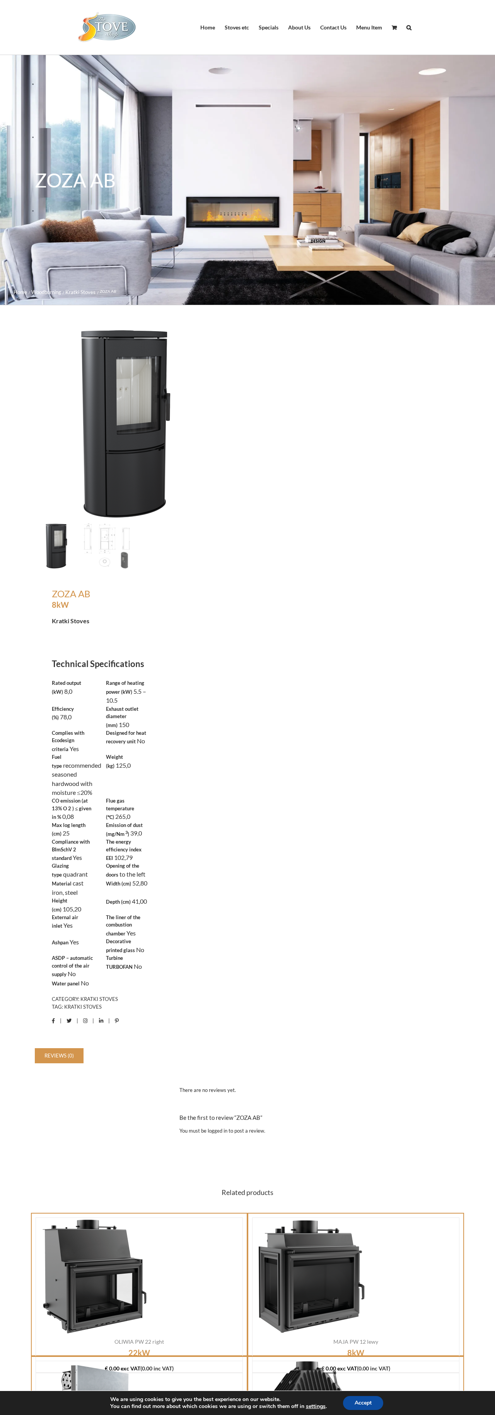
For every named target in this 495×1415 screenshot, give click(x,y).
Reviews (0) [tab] (59, 1055)
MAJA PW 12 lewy (355, 1341)
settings (316, 1406)
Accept (363, 1402)
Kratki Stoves (99, 999)
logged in (217, 1131)
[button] (408, 27)
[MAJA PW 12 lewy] (311, 1276)
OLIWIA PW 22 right (139, 1341)
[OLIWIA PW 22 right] (94, 1276)
